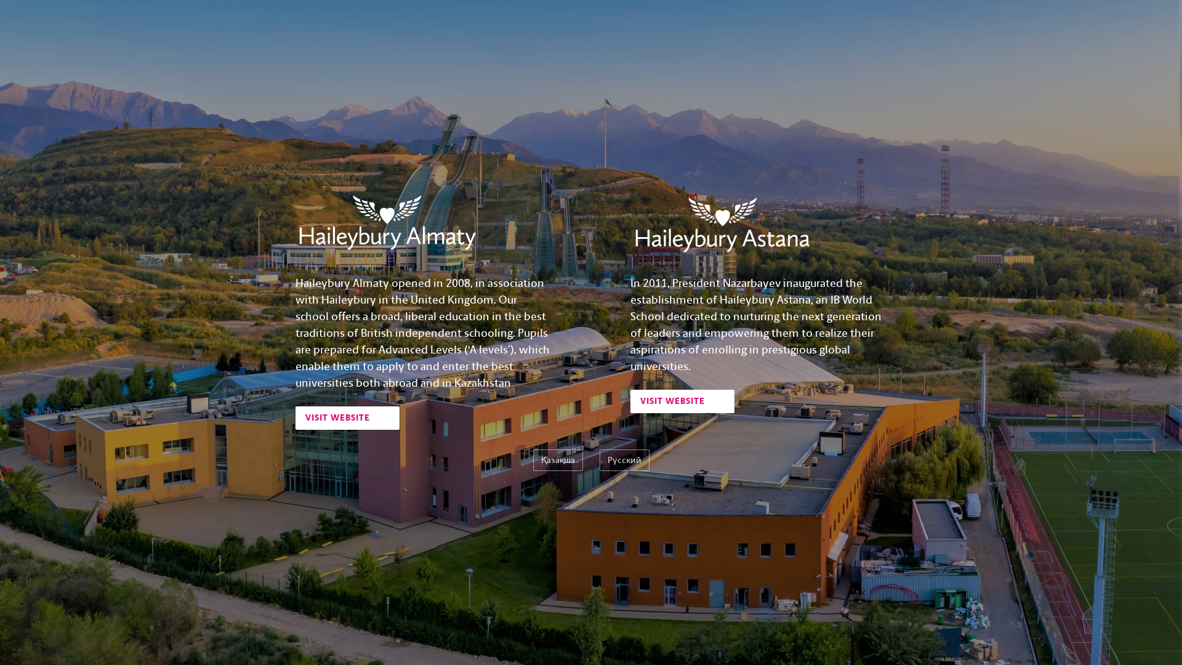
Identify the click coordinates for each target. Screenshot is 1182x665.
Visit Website (338, 418)
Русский (624, 460)
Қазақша (558, 460)
